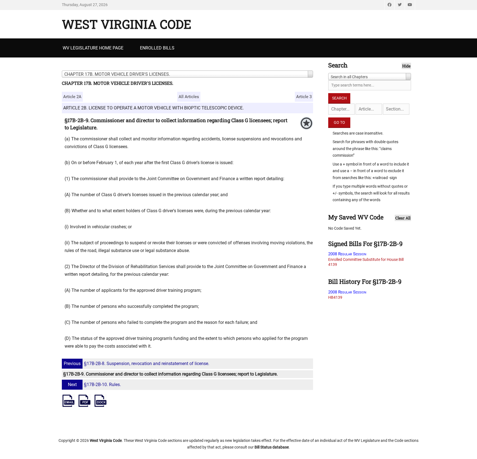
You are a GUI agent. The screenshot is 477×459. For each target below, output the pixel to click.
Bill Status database (272, 447)
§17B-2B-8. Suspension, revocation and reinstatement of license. (136, 363)
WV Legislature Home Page (93, 48)
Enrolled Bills (157, 48)
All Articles (189, 96)
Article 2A (72, 96)
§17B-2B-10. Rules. (94, 384)
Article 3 (304, 96)
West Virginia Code (126, 24)
